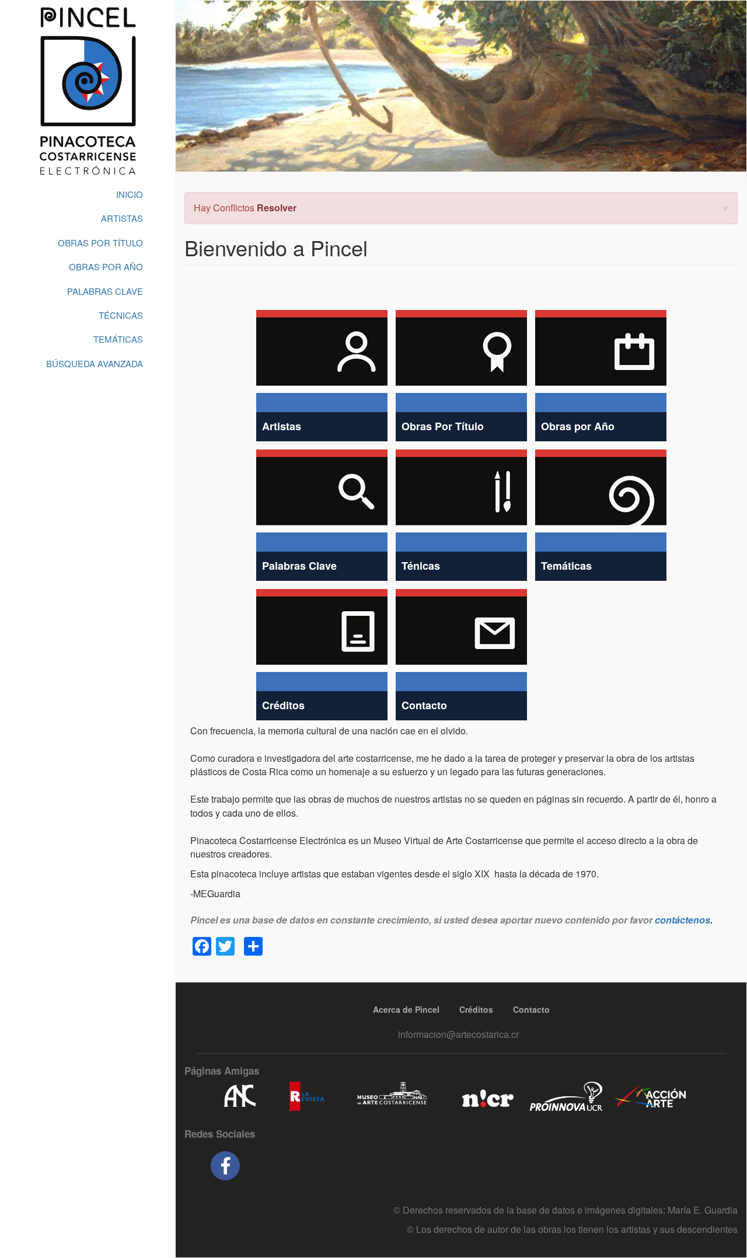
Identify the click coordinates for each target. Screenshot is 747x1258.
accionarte (650, 1096)
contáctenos (682, 919)
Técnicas (121, 315)
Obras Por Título (100, 242)
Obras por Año (106, 266)
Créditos (476, 1009)
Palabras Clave (105, 291)
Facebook (225, 1165)
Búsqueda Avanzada (94, 363)
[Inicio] (87, 91)
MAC (392, 1096)
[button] (725, 206)
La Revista (307, 1096)
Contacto (531, 1009)
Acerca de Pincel (406, 1009)
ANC (239, 1096)
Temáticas (118, 339)
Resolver (276, 207)
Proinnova (565, 1096)
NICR (486, 1096)
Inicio (129, 194)
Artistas (122, 218)
